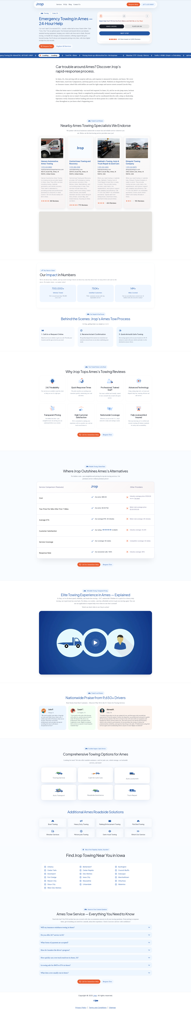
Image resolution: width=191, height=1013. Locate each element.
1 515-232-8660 (46, 167)
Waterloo (121, 884)
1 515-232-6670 (131, 167)
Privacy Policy (80, 1008)
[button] (95, 643)
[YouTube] (97, 1001)
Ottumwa (122, 881)
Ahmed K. (110, 709)
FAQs (65, 4)
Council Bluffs (123, 870)
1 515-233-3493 (103, 167)
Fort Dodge (51, 877)
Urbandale (87, 884)
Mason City (51, 881)
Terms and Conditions (98, 1008)
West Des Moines (54, 888)
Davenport (51, 874)
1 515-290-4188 (74, 167)
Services (59, 4)
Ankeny (50, 867)
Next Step (124, 33)
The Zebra (137, 498)
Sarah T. (80, 709)
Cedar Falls (52, 870)
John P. (51, 709)
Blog (70, 4)
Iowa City (86, 877)
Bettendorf (87, 867)
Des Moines (87, 874)
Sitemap (112, 1008)
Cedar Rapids (88, 870)
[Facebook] (94, 1001)
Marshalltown (123, 877)
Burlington (122, 867)
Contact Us (76, 4)
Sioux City (51, 884)
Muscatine (87, 881)
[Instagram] (95, 1001)
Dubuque (122, 874)
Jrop (95, 996)
